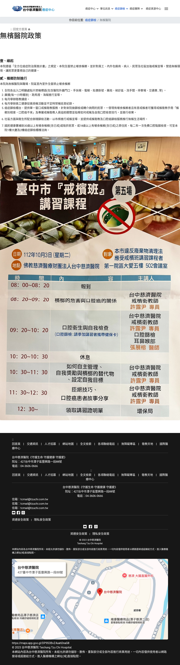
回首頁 (16, 444)
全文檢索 (85, 444)
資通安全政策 (20, 519)
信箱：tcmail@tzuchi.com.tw (30, 499)
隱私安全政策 (42, 519)
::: (11, 29)
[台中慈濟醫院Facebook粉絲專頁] (18, 512)
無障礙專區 (128, 444)
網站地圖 (68, 444)
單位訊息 (105, 8)
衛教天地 (147, 444)
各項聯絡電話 (106, 444)
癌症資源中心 (153, 8)
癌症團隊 (135, 8)
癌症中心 (90, 8)
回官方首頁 (20, 29)
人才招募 (50, 444)
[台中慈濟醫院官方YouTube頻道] (13, 512)
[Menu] (166, 8)
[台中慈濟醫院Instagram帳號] (23, 512)
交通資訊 (32, 444)
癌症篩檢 (120, 8)
